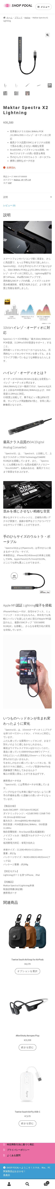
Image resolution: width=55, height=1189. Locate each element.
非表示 (6, 1175)
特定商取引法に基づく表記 (20, 1144)
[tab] (27, 197)
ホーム (9, 17)
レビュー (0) (9, 205)
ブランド (18, 17)
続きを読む (27, 1047)
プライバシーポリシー (18, 1149)
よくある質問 (13, 1155)
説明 (5, 197)
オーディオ (26, 180)
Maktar (27, 17)
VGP (10, 183)
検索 (27, 1184)
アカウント (9, 1184)
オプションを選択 (27, 971)
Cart (42, 1182)
